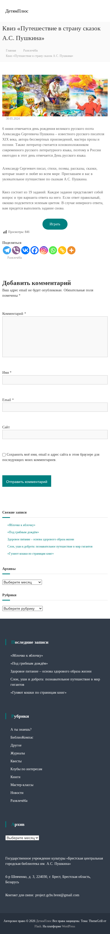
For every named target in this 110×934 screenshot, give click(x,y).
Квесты (15, 761)
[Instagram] (44, 250)
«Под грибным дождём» (23, 532)
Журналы (17, 753)
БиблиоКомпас (21, 737)
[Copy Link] (62, 250)
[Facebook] (34, 250)
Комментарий (14, 314)
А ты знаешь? (20, 729)
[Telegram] (7, 250)
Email (8, 400)
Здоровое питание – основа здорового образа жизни (40, 539)
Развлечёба (30, 50)
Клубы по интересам (26, 769)
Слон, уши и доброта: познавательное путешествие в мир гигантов (50, 546)
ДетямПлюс (16, 11)
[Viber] (16, 250)
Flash (38, 926)
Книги (15, 777)
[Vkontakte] (25, 250)
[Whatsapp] (53, 250)
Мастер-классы (21, 785)
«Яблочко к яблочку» (21, 525)
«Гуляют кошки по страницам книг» (30, 553)
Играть (55, 224)
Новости (17, 793)
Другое (15, 745)
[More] (71, 250)
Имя (7, 373)
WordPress (68, 926)
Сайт (6, 427)
